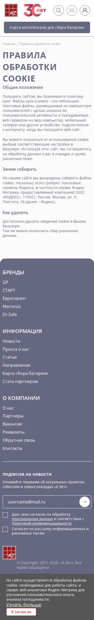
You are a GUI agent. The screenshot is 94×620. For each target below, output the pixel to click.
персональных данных (32, 518)
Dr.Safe (10, 314)
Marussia (12, 306)
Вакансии (12, 424)
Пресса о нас (16, 349)
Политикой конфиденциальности (42, 523)
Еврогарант (14, 298)
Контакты (12, 448)
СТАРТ (9, 290)
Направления (16, 365)
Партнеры (13, 416)
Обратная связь (19, 440)
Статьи (10, 357)
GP (5, 282)
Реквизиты (14, 432)
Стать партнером (20, 381)
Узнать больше (23, 604)
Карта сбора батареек (25, 373)
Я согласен (21, 611)
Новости (11, 341)
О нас (8, 408)
